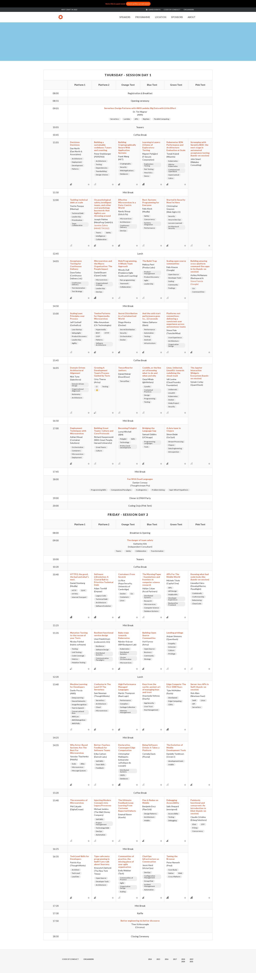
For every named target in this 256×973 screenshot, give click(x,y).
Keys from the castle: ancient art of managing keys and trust (151, 688)
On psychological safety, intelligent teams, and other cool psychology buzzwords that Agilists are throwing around (102, 207)
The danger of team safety (140, 540)
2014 (150, 959)
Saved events (154, 10)
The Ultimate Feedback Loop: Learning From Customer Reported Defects (127, 805)
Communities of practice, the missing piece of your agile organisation (126, 861)
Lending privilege (175, 632)
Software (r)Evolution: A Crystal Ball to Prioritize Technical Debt (103, 579)
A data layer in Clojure (174, 429)
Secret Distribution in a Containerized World (127, 316)
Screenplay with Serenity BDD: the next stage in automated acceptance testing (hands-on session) (200, 149)
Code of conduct (172, 10)
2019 (191, 959)
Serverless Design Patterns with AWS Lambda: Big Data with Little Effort (140, 108)
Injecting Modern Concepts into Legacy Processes (102, 803)
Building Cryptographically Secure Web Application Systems (127, 147)
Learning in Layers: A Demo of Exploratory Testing (151, 146)
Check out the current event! (138, 4)
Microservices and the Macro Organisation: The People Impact (103, 265)
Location (160, 17)
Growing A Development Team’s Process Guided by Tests (102, 371)
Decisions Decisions (75, 143)
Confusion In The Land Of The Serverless (102, 687)
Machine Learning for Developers (78, 685)
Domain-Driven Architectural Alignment (77, 370)
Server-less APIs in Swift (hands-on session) (200, 687)
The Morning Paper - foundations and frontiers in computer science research (151, 579)
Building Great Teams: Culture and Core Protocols (103, 431)
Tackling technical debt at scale (79, 201)
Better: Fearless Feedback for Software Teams (102, 747)
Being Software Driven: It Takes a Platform (150, 747)
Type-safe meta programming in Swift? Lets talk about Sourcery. (101, 860)
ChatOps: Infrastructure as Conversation (150, 859)
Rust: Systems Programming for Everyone (150, 202)
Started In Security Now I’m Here (176, 201)
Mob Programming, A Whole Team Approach (127, 264)
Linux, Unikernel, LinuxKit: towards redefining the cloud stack (175, 371)
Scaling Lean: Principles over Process (77, 316)
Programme (142, 17)
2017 (175, 959)
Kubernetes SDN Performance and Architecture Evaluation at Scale (176, 146)
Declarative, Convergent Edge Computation (126, 747)
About (191, 17)
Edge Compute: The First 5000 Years (176, 685)
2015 (158, 959)
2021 (191, 961)
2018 (183, 959)
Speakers (124, 17)
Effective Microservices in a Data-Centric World (127, 203)
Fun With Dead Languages (140, 479)
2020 (183, 961)
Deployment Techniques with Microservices (78, 431)
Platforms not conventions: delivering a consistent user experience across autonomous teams (176, 320)
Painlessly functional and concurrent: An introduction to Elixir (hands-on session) (198, 807)
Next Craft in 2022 (69, 10)
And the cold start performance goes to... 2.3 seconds (151, 316)
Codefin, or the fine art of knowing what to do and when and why (151, 371)
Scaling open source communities (176, 262)
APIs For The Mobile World (173, 575)
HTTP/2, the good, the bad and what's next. (79, 577)
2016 (166, 959)
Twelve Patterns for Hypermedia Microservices (102, 316)
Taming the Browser (172, 857)
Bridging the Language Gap (149, 429)
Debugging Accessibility (173, 801)
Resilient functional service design (103, 634)
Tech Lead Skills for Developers (79, 857)
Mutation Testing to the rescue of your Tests (79, 635)
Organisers (189, 10)
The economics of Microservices (78, 801)
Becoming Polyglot (127, 428)
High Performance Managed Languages (127, 687)
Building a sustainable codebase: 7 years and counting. (103, 146)
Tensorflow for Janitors (125, 369)
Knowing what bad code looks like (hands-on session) (200, 577)
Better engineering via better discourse (140, 920)
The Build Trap (149, 261)
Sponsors (177, 17)
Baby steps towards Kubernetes (124, 635)
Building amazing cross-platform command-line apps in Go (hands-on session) (200, 266)
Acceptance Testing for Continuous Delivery (76, 265)
